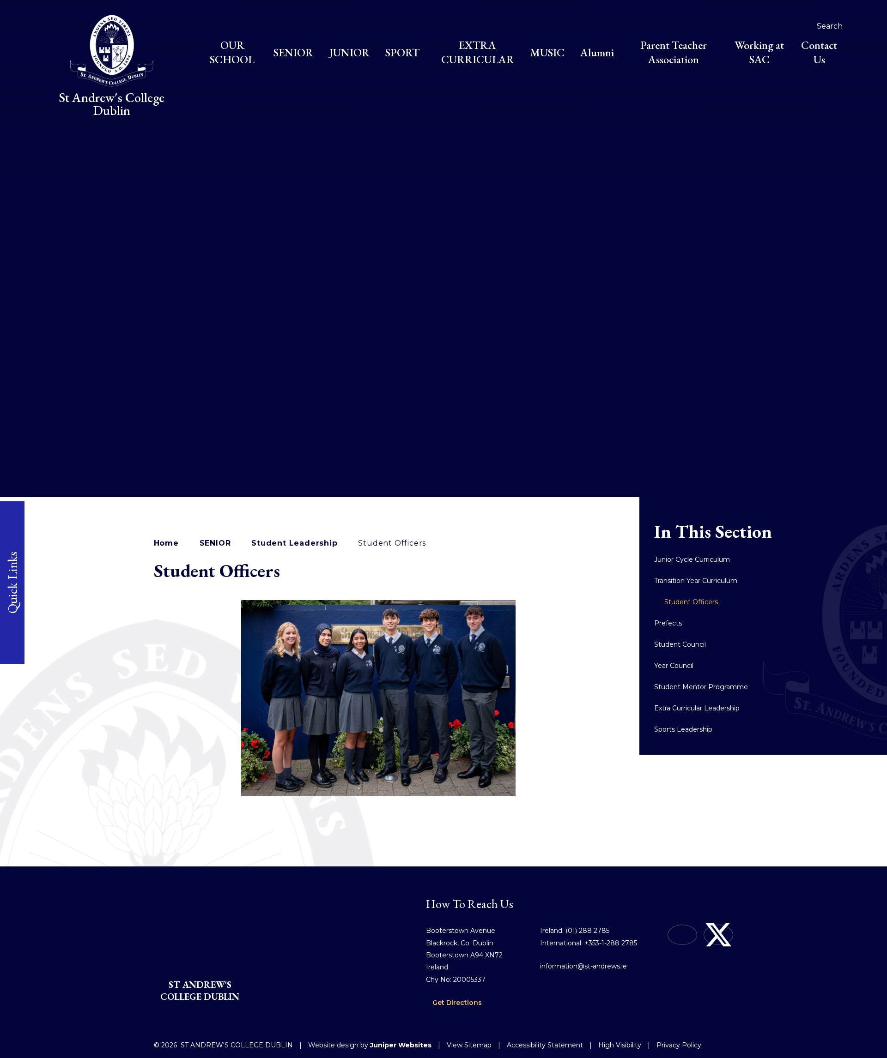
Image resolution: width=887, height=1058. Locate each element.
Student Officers (392, 543)
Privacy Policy (678, 1045)
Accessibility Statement (545, 1045)
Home (166, 543)
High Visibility (619, 1045)
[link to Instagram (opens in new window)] (682, 935)
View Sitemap (469, 1045)
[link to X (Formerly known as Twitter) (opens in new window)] (718, 935)
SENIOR (215, 543)
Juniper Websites (400, 1045)
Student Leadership (294, 543)
